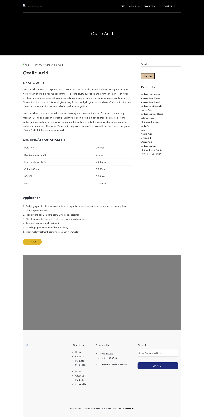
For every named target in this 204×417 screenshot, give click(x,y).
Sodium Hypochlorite (150, 94)
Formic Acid (146, 110)
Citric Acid (146, 137)
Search (144, 64)
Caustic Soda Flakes (150, 98)
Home (78, 352)
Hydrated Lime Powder (152, 150)
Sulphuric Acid (147, 117)
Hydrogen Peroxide (150, 122)
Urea (143, 130)
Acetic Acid (146, 133)
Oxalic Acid (146, 141)
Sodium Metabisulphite (151, 106)
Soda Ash (145, 126)
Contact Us (80, 365)
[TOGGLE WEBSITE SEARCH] (180, 6)
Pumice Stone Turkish (151, 153)
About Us (79, 356)
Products (79, 361)
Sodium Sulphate (149, 146)
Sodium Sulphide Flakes (152, 113)
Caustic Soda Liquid (150, 102)
